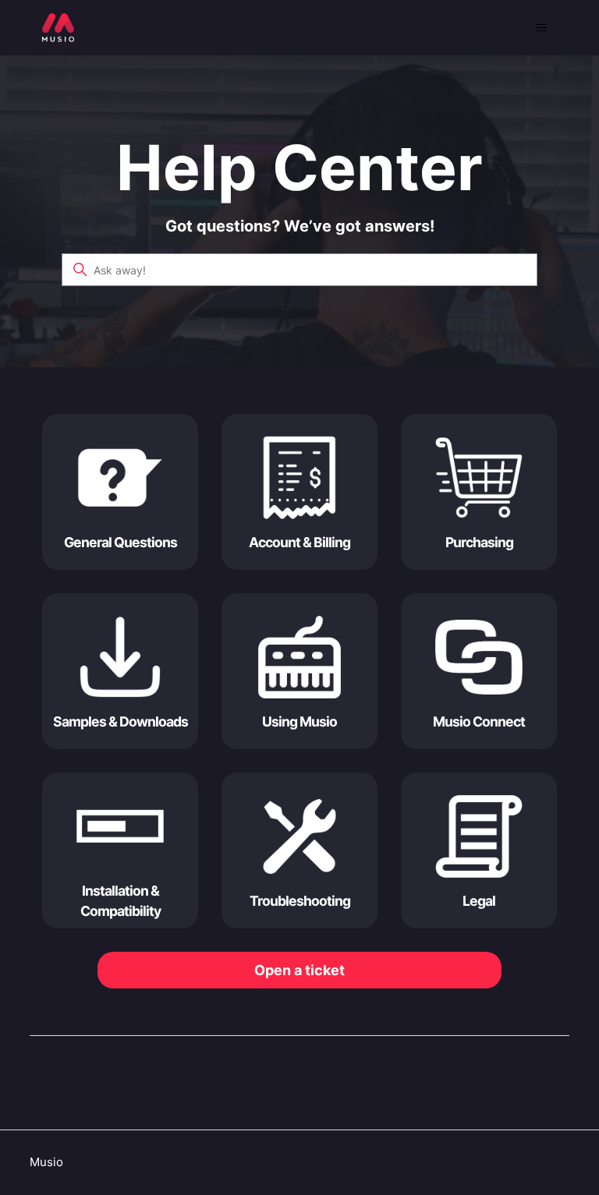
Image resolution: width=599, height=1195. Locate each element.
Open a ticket (299, 970)
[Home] (58, 27)
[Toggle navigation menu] (541, 28)
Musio (46, 1161)
